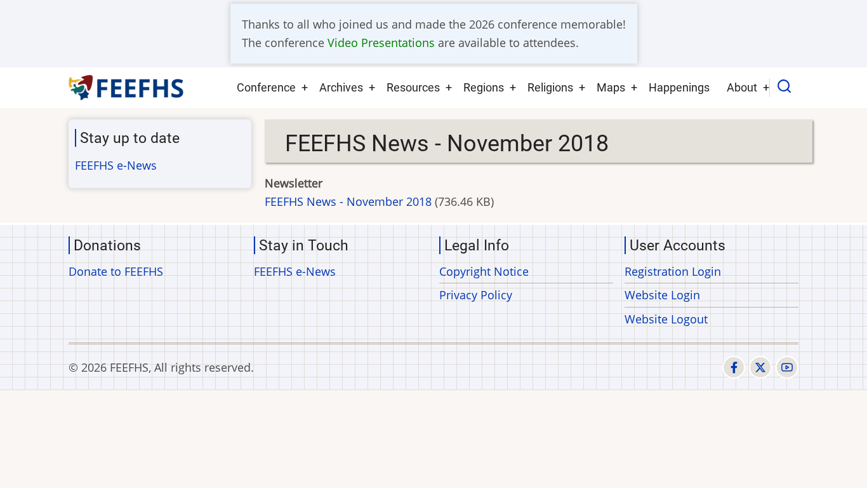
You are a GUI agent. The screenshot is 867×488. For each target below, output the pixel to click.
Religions (550, 87)
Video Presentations (381, 42)
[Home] (127, 87)
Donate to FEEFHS (116, 271)
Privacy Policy (475, 294)
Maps (611, 87)
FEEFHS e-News (116, 165)
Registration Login (673, 271)
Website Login (662, 294)
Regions (483, 87)
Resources (413, 87)
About (742, 87)
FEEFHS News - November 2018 (348, 201)
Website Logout (666, 319)
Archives (341, 87)
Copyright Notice (484, 271)
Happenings (679, 87)
